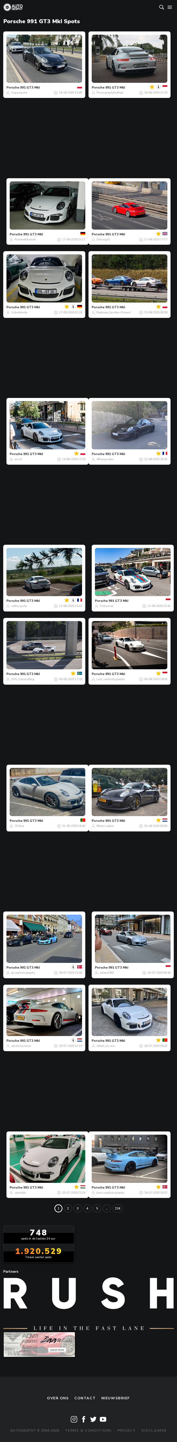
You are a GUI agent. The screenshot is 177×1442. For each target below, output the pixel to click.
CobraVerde (19, 312)
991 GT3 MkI (30, 87)
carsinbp (20, 1193)
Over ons (58, 1398)
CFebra (19, 826)
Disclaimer (154, 1430)
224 (117, 1208)
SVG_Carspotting (22, 679)
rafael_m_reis (106, 1046)
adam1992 (107, 973)
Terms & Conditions (88, 1430)
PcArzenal (106, 606)
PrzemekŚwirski (25, 239)
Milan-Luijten (105, 826)
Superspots (19, 92)
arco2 (18, 459)
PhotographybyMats (110, 92)
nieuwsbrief (115, 1398)
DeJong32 (103, 239)
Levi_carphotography (111, 679)
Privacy (127, 1430)
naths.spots (19, 606)
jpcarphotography (23, 973)
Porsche (12, 87)
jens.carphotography (110, 1193)
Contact (85, 1398)
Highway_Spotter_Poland (113, 312)
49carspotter (105, 459)
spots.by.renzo (21, 1046)
